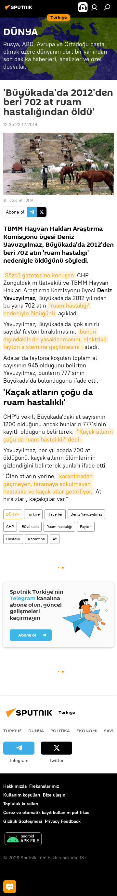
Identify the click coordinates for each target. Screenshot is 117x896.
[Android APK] (23, 839)
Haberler (55, 514)
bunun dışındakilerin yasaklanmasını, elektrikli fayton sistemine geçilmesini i (55, 339)
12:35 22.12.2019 (20, 124)
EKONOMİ (87, 730)
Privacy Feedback (63, 821)
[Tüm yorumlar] (9, 886)
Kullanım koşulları (21, 795)
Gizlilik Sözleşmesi (22, 821)
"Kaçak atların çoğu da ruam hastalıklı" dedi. (58, 435)
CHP (10, 526)
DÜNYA (12, 514)
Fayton (86, 526)
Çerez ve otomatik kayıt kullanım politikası (47, 812)
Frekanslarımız (44, 786)
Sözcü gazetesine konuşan (39, 275)
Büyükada (30, 526)
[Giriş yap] (94, 7)
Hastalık (13, 538)
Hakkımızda (15, 786)
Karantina (36, 538)
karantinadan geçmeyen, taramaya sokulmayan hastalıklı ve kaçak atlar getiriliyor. (48, 483)
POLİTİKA (60, 730)
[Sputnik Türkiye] (19, 10)
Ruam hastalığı (59, 526)
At (55, 538)
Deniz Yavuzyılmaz (86, 514)
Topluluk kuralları (20, 804)
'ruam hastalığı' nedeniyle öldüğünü (47, 309)
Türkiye (33, 514)
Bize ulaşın (54, 795)
